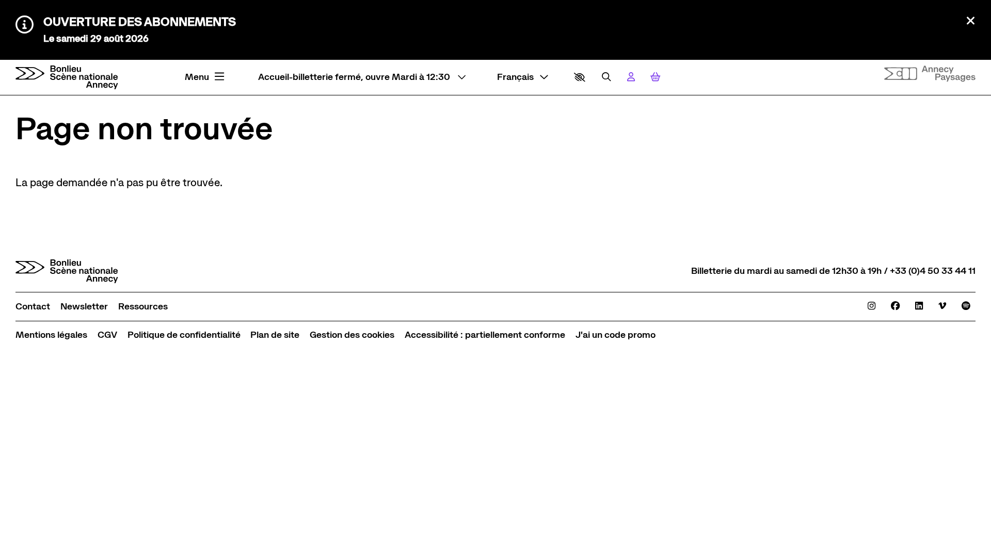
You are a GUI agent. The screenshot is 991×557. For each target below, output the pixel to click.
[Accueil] (66, 77)
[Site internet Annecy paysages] (930, 73)
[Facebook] (895, 306)
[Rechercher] (606, 77)
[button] (579, 77)
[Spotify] (966, 306)
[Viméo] (942, 306)
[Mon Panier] (655, 77)
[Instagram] (871, 306)
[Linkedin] (919, 306)
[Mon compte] (631, 77)
